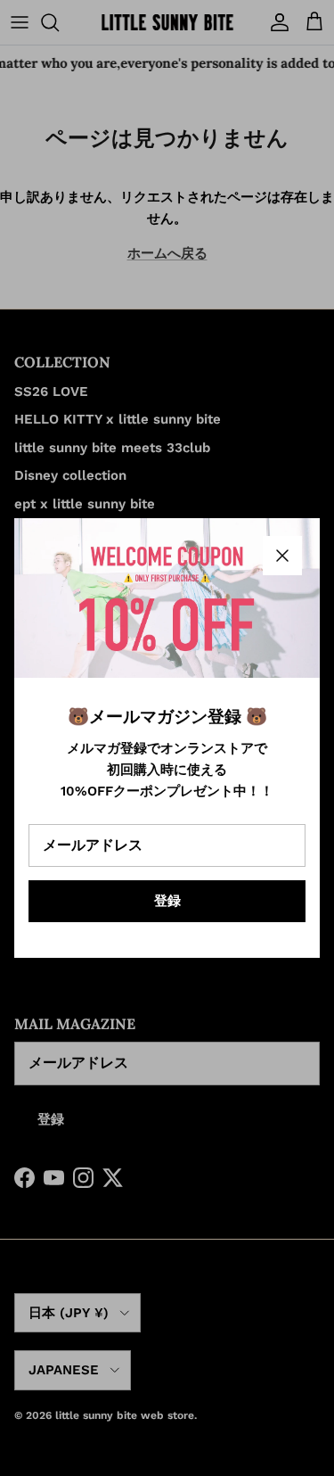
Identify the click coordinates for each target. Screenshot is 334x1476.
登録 (167, 901)
